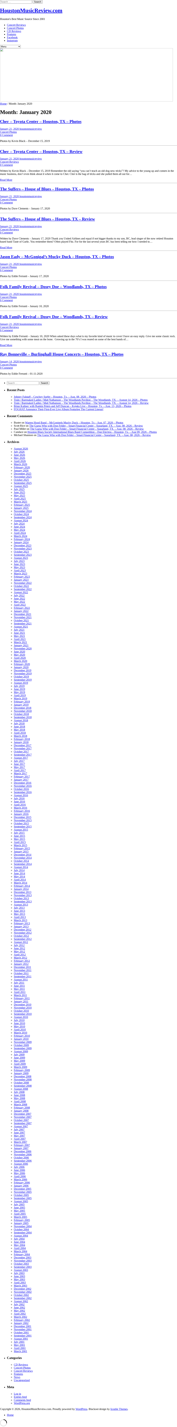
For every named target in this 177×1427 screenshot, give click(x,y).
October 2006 (21, 1157)
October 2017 (21, 751)
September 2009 (23, 1048)
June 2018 (19, 726)
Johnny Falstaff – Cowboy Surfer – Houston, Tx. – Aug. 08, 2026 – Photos (55, 396)
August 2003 (21, 1270)
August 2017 (21, 757)
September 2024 (23, 517)
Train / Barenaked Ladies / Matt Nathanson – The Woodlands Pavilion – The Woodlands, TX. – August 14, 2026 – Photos (81, 399)
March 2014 (20, 882)
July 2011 (19, 982)
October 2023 (21, 551)
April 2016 (20, 804)
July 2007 (19, 1129)
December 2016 (22, 782)
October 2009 (21, 1045)
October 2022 (21, 586)
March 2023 (20, 573)
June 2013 (19, 910)
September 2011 (22, 976)
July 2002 (19, 1304)
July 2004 (19, 1238)
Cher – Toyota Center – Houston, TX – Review (41, 151)
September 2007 (23, 1123)
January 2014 (21, 889)
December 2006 (22, 1151)
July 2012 (19, 945)
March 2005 (20, 1216)
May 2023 (19, 567)
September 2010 (23, 1013)
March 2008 (20, 1104)
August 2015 (21, 829)
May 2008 (19, 1098)
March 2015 (20, 845)
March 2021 (20, 642)
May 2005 (19, 1210)
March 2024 (20, 536)
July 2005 (19, 1204)
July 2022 (19, 595)
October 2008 (21, 1082)
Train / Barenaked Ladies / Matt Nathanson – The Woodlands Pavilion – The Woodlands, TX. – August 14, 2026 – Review (81, 403)
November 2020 (23, 648)
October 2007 (21, 1120)
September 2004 (23, 1232)
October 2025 (21, 479)
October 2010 (21, 1010)
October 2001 (21, 1332)
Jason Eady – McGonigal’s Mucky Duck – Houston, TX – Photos (57, 256)
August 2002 (21, 1301)
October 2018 (21, 714)
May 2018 (19, 729)
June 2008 (19, 1095)
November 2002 (23, 1291)
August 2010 (21, 1017)
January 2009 (21, 1073)
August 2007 (21, 1126)
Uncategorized (22, 1380)
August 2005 (21, 1201)
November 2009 (23, 1042)
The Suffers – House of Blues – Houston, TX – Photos (47, 189)
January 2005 (21, 1223)
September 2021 (23, 623)
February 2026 (22, 467)
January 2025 (21, 507)
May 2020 (19, 654)
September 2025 (23, 483)
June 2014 (19, 873)
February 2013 (22, 923)
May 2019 (19, 692)
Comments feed (22, 1400)
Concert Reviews (16, 24)
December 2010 (22, 1004)
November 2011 (22, 970)
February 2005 (22, 1220)
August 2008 (21, 1088)
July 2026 (19, 451)
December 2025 (22, 473)
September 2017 (23, 754)
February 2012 (22, 960)
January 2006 (21, 1185)
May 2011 (19, 988)
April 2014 (20, 879)
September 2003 (23, 1266)
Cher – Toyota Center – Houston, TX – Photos (40, 121)
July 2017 (19, 760)
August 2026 (21, 448)
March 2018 (20, 735)
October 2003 (21, 1263)
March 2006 (20, 1179)
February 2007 (22, 1145)
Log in (17, 1393)
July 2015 (19, 832)
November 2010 (23, 1007)
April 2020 (20, 657)
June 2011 (19, 985)
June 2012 (19, 948)
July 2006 (19, 1167)
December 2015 (22, 817)
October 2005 (21, 1195)
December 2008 (22, 1076)
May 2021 (19, 636)
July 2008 (19, 1092)
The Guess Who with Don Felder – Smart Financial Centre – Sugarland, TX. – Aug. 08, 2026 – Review (86, 425)
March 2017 (20, 773)
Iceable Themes (119, 1409)
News (17, 1377)
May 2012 (19, 951)
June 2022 (19, 598)
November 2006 (23, 1154)
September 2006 (23, 1160)
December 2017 (22, 745)
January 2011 (21, 1001)
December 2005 (22, 1188)
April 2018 (20, 732)
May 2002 (19, 1310)
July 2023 (19, 561)
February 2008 (22, 1107)
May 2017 (19, 767)
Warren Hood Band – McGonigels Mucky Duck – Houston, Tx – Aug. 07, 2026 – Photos (74, 422)
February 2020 (22, 664)
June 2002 (19, 1307)
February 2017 (22, 776)
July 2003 (19, 1273)
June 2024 (19, 526)
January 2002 (21, 1323)
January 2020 (21, 667)
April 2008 (20, 1101)
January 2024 (21, 542)
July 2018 (19, 723)
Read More (6, 179)
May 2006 (19, 1173)
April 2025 (20, 498)
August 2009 (21, 1051)
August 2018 (21, 720)
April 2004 (20, 1248)
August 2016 (21, 795)
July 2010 (19, 1020)
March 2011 (20, 995)
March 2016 (20, 807)
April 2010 (20, 1029)
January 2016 (21, 814)
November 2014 (23, 857)
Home (3, 103)
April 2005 (20, 1213)
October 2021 (21, 620)
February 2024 (22, 539)
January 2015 (21, 851)
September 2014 (23, 864)
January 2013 (21, 926)
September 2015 (23, 826)
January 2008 (21, 1110)
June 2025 (19, 492)
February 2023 (22, 576)
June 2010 (19, 1023)
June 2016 (19, 801)
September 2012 (23, 939)
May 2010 (19, 1026)
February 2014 (22, 885)
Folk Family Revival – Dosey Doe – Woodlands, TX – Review (54, 316)
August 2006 (21, 1163)
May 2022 (19, 601)
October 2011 (21, 973)
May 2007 (19, 1135)
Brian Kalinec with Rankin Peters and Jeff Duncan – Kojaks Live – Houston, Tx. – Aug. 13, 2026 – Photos (72, 406)
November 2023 (23, 548)
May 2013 (19, 914)
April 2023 (20, 570)
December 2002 (22, 1288)
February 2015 (22, 848)
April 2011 (20, 992)
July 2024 (19, 523)
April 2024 (20, 532)
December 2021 (22, 614)
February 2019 (22, 701)
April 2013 (20, 917)
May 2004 (19, 1245)
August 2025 (21, 486)
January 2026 (21, 470)
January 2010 (21, 1038)
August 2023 (21, 557)
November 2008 (23, 1079)
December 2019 (22, 670)
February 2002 (22, 1320)
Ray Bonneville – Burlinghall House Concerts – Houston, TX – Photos (61, 354)
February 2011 (22, 998)
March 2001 (20, 1351)
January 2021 (21, 645)
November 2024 (23, 511)
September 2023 (23, 554)
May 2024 (19, 529)
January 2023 (21, 579)
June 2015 (19, 835)
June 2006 (19, 1170)
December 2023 (22, 545)
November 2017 (23, 748)
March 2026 (20, 464)
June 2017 (19, 764)
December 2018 (22, 707)
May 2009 (19, 1060)
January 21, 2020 (10, 128)
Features (11, 34)
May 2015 (19, 839)
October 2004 (21, 1229)
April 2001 (20, 1348)
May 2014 (19, 876)
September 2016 (23, 792)
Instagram (12, 40)
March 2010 (20, 1032)
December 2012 (22, 929)
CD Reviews (14, 31)
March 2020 (20, 661)
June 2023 (19, 564)
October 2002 (21, 1295)
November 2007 (23, 1117)
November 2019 (23, 673)
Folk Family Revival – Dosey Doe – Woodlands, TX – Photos (53, 286)
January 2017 (21, 779)
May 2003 (19, 1279)
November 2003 (23, 1260)
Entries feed (20, 1396)
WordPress (81, 1409)
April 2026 (20, 461)
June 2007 (19, 1132)
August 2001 (21, 1338)
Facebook (12, 37)
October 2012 (21, 935)
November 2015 (23, 820)
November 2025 (23, 476)
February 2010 (22, 1035)
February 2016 (22, 810)
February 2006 (22, 1182)
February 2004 (22, 1254)
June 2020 (19, 651)
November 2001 (23, 1329)
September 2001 (23, 1335)
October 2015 (21, 823)
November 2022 (23, 582)
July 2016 (19, 798)
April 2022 (20, 604)
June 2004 (19, 1241)
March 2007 (20, 1142)
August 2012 (21, 942)
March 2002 (20, 1316)
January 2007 (21, 1148)
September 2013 (23, 901)
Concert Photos (15, 28)
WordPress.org (22, 1403)
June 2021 (19, 632)
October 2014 (21, 860)
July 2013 (19, 907)
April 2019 (20, 695)
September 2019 (23, 679)
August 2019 (21, 682)
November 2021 (23, 617)
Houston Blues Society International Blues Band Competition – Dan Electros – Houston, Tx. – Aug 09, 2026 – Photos (92, 431)
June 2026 (19, 454)
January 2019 (21, 704)
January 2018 (21, 742)
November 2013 (23, 895)
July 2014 (19, 870)
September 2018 (23, 717)
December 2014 (22, 854)
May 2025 (19, 495)
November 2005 (23, 1191)
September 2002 (23, 1298)
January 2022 (21, 611)
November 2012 (23, 932)
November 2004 (23, 1226)
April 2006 (20, 1176)
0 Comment (6, 135)
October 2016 (21, 789)
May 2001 (19, 1345)
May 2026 (19, 458)
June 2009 (19, 1057)
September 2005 (23, 1198)
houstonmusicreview (31, 128)
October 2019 (21, 676)
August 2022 (21, 592)
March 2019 (20, 698)
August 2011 (21, 979)
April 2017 (20, 770)
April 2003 (20, 1282)
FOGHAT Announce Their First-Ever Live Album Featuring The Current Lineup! (58, 409)
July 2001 (19, 1341)
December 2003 (22, 1257)
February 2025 (22, 504)
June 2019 (19, 689)
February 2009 (22, 1070)
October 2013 (21, 898)
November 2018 (23, 711)
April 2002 (20, 1313)
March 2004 (20, 1251)
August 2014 (21, 867)
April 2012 (20, 954)
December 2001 (22, 1326)
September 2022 (23, 589)
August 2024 (21, 520)
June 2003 (19, 1276)
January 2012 (21, 963)
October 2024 (21, 514)
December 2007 (22, 1113)
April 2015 (20, 842)
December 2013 (22, 892)
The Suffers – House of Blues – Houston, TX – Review (47, 219)
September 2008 (23, 1085)
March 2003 (20, 1285)
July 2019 (19, 686)
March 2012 (20, 957)
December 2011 (22, 967)
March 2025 (20, 501)
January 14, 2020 (10, 361)
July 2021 (19, 629)
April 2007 (20, 1138)
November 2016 (23, 785)
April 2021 (20, 639)
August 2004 (21, 1235)
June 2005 (19, 1207)
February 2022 (22, 607)
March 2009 (20, 1067)
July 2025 (19, 489)
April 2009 (20, 1063)
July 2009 (19, 1054)
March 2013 (20, 920)
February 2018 (22, 739)
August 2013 (21, 904)
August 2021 (21, 626)
